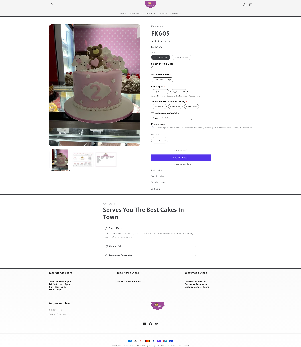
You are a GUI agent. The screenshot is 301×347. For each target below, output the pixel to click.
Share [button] (157, 189)
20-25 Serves (161, 57)
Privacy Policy (56, 310)
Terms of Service (57, 314)
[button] (52, 5)
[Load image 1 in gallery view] (60, 160)
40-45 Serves (181, 57)
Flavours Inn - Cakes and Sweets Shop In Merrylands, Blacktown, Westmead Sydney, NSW (153, 346)
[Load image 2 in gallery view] (83, 160)
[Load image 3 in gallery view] (106, 160)
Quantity (155, 134)
